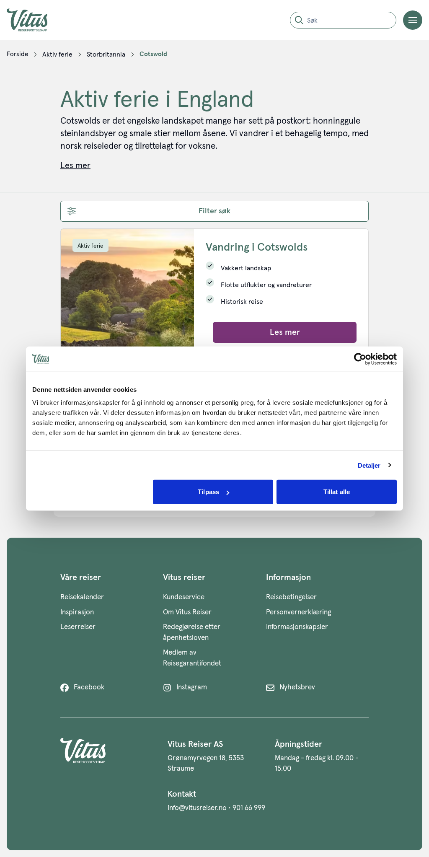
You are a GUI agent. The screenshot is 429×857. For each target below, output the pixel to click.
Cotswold (153, 54)
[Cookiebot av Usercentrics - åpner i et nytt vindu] (360, 358)
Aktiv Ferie (57, 54)
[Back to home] (107, 756)
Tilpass (208, 491)
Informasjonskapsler (297, 627)
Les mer (285, 332)
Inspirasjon (77, 612)
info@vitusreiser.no (197, 808)
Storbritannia (106, 54)
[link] (17, 54)
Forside (17, 54)
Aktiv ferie (90, 246)
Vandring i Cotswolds (257, 247)
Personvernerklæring (298, 612)
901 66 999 (249, 808)
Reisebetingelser (291, 597)
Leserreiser (78, 627)
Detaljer (369, 465)
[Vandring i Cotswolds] (127, 292)
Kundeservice (183, 597)
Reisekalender (82, 597)
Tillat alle (336, 491)
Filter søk (214, 211)
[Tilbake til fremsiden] (33, 19)
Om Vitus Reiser (187, 612)
